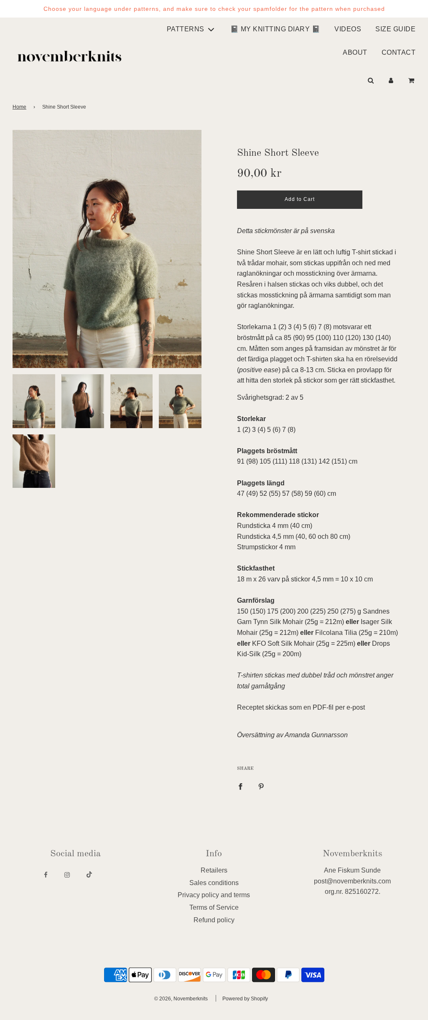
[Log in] (391, 80)
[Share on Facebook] (240, 786)
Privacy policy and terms (214, 894)
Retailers (214, 870)
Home (19, 107)
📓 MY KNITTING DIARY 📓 (275, 29)
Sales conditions (214, 882)
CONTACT (399, 52)
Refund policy (214, 920)
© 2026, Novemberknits (181, 999)
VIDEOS (347, 29)
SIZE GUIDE (395, 29)
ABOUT (355, 52)
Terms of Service (214, 907)
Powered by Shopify (245, 999)
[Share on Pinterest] (261, 786)
